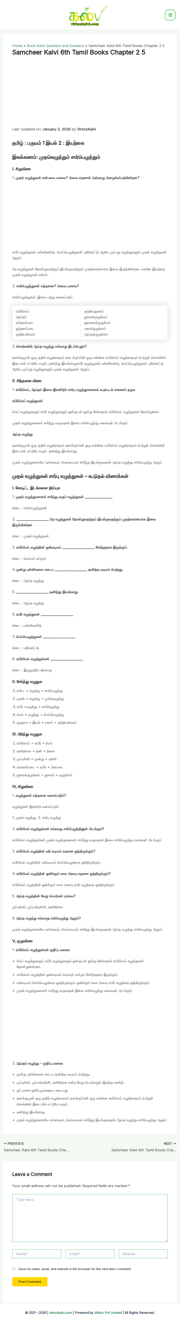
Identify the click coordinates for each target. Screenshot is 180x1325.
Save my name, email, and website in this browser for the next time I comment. (74, 1269)
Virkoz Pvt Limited (108, 1313)
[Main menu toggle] (170, 15)
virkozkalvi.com (60, 1313)
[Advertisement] (90, 94)
